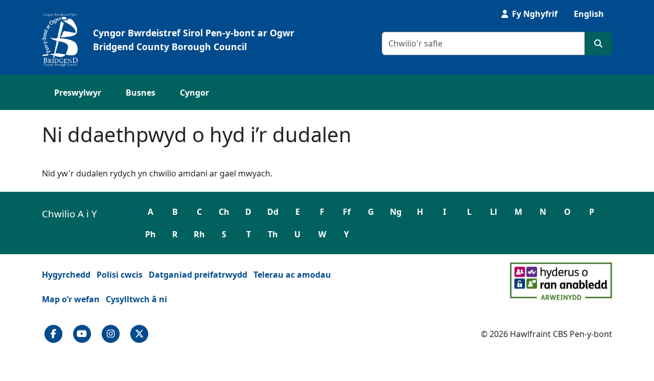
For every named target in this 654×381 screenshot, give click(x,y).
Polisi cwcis (120, 274)
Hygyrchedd (66, 274)
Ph (150, 234)
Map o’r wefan (71, 299)
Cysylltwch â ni (136, 299)
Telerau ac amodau (292, 274)
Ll (493, 211)
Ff (347, 211)
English (589, 13)
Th (273, 234)
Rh (199, 234)
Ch (224, 211)
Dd (272, 211)
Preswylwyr (77, 92)
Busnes (140, 92)
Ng (396, 211)
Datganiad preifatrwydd (198, 274)
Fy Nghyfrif (533, 13)
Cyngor (194, 92)
